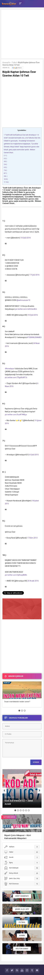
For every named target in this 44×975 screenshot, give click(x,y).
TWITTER (12, 970)
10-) (6, 182)
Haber (23, 852)
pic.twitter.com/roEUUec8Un (26, 309)
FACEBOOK (7, 970)
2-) (5, 158)
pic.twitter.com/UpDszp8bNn (16, 575)
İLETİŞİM (37, 970)
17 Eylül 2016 (34, 275)
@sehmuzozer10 (23, 300)
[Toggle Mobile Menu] (20, 3)
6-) (5, 170)
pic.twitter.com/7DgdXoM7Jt (16, 377)
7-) (5, 173)
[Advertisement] (22, 36)
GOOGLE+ (17, 970)
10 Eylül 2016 (26, 238)
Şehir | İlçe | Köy (23, 878)
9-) (6, 179)
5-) (5, 167)
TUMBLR (32, 970)
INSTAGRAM (27, 970)
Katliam (23, 847)
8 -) (5, 176)
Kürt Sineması (23, 884)
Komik (23, 857)
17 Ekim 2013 (32, 538)
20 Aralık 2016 (33, 581)
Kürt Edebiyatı (23, 868)
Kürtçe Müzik (23, 873)
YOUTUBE (22, 970)
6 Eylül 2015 (34, 455)
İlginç (23, 863)
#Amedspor (9, 369)
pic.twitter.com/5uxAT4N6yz (16, 415)
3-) (5, 161)
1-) (5, 155)
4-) (5, 164)
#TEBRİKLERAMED (34, 337)
